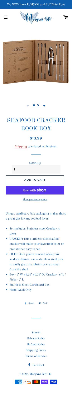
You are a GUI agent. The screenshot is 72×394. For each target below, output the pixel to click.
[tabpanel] (36, 60)
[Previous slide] (28, 105)
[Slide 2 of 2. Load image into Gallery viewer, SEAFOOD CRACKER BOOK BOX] (38, 105)
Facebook (38, 365)
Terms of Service (36, 356)
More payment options (35, 199)
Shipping (21, 146)
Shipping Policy (36, 350)
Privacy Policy (36, 338)
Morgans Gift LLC (41, 374)
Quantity (35, 162)
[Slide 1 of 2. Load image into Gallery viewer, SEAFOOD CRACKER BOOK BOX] (34, 105)
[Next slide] (44, 105)
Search (36, 332)
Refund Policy (36, 344)
